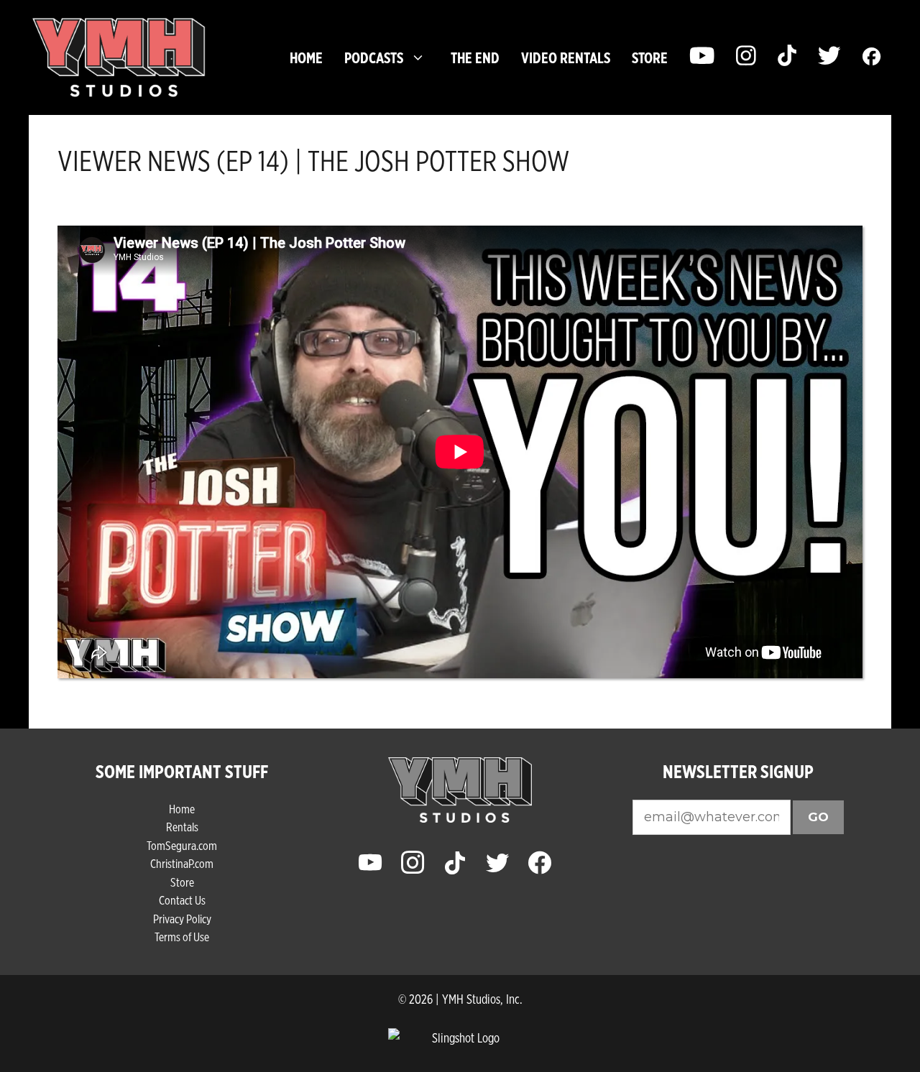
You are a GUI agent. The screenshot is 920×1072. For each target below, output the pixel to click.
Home (306, 57)
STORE (650, 57)
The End (475, 57)
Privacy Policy (182, 918)
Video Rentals (565, 57)
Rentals (182, 826)
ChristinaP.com (181, 863)
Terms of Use (182, 936)
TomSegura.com (182, 845)
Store (182, 882)
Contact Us (182, 900)
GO (818, 817)
